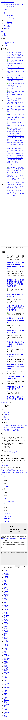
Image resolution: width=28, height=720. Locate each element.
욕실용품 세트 (11, 15)
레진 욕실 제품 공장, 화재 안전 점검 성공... (15, 429)
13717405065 (7, 519)
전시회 (9, 26)
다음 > (6, 402)
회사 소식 (9, 22)
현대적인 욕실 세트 (6, 470)
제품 (5, 13)
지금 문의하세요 (5, 466)
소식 (5, 20)
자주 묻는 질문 (8, 23)
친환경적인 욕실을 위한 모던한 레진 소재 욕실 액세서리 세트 (15, 344)
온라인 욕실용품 (16, 470)
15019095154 (7, 516)
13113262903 (7, 486)
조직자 (5, 45)
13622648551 (7, 521)
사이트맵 (3, 469)
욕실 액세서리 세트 (9, 42)
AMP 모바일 (10, 469)
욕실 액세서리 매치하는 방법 (12, 430)
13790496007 (7, 513)
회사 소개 (6, 25)
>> (8, 402)
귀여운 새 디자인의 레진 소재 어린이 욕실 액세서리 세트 (15, 320)
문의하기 (6, 28)
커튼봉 (9, 17)
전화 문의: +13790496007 (7, 2)
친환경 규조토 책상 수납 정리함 (15, 125)
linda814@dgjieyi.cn (13, 452)
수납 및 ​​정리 (10, 18)
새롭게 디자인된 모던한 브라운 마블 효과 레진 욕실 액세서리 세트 (15, 308)
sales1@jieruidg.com (9, 501)
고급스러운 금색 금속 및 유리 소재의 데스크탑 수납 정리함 (15, 366)
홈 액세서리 (13, 472)
